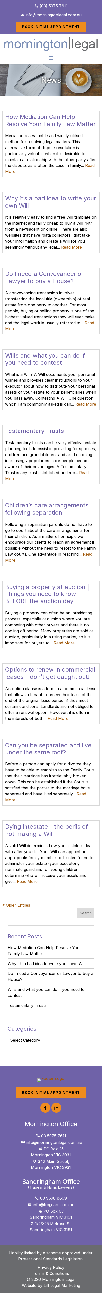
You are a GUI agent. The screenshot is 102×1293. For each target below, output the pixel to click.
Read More (71, 247)
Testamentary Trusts (34, 430)
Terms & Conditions (51, 1273)
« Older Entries (16, 905)
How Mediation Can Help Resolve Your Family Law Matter (50, 120)
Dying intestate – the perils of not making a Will (46, 830)
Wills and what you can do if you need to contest (45, 359)
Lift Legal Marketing (62, 1285)
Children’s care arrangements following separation (47, 509)
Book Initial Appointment (51, 27)
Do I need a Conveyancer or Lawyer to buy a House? (44, 277)
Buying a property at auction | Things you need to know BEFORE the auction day (47, 594)
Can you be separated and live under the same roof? (48, 749)
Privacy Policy (51, 1267)
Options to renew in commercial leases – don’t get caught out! (50, 673)
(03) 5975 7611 (53, 5)
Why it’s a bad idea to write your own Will (50, 202)
